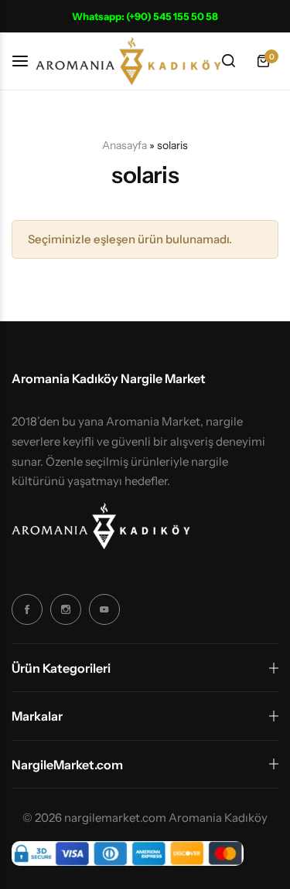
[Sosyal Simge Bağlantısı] (27, 609)
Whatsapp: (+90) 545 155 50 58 (145, 16)
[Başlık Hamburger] (28, 60)
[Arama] (228, 61)
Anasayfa (124, 145)
